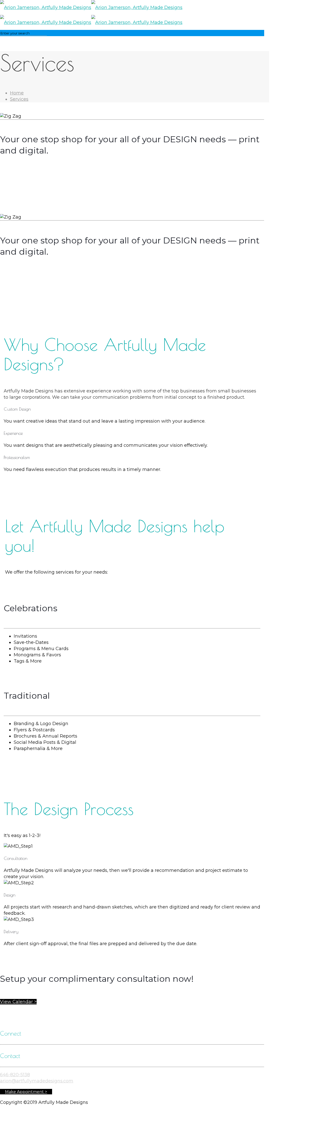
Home (17, 93)
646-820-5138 (15, 1074)
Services (19, 99)
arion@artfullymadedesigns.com (36, 1081)
